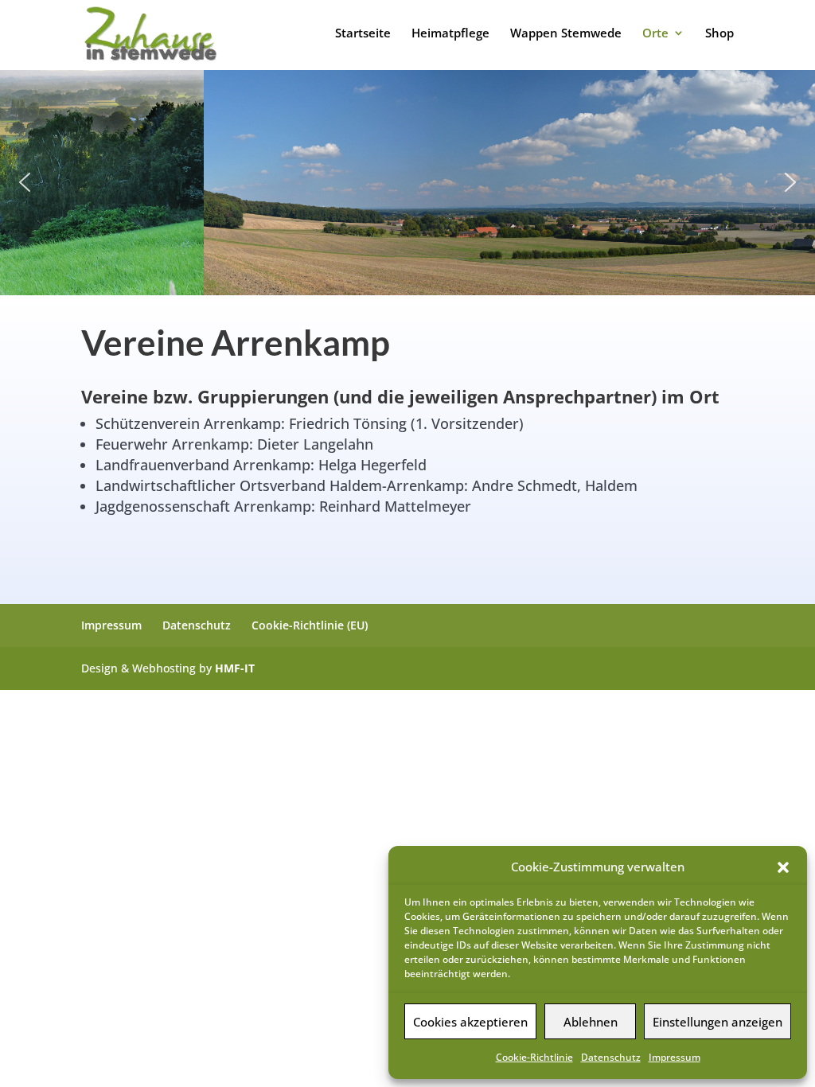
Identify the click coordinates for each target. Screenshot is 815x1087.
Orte (655, 34)
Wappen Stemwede (566, 34)
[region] (407, 182)
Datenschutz (611, 1057)
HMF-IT (235, 668)
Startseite (363, 34)
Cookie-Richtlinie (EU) (310, 625)
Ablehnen (590, 1022)
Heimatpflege (450, 34)
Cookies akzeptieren (470, 1022)
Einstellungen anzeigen (717, 1022)
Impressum (674, 1057)
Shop (719, 34)
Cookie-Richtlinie (534, 1057)
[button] (783, 867)
